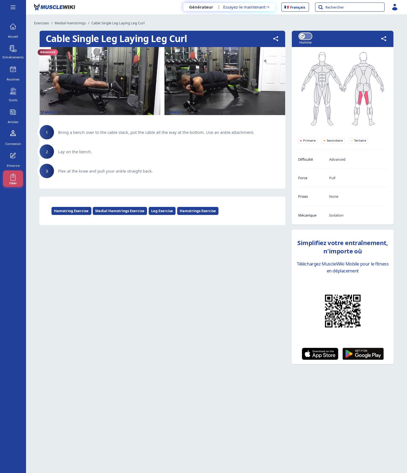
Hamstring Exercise (71, 210)
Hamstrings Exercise (198, 210)
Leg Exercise (162, 210)
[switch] (305, 36)
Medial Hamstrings (70, 22)
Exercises (41, 22)
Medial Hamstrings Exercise (120, 210)
